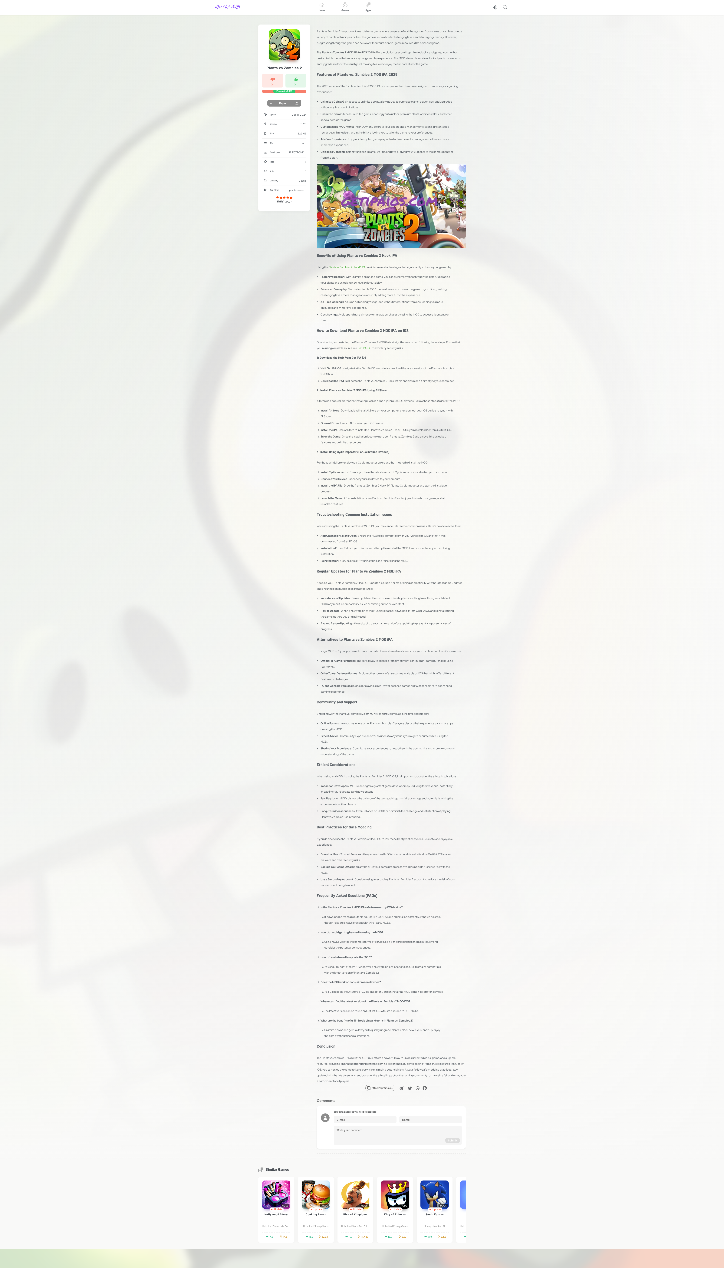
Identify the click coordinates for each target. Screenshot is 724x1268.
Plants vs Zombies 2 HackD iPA (347, 267)
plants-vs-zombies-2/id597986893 (297, 190)
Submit (452, 1140)
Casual (302, 180)
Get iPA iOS (364, 348)
